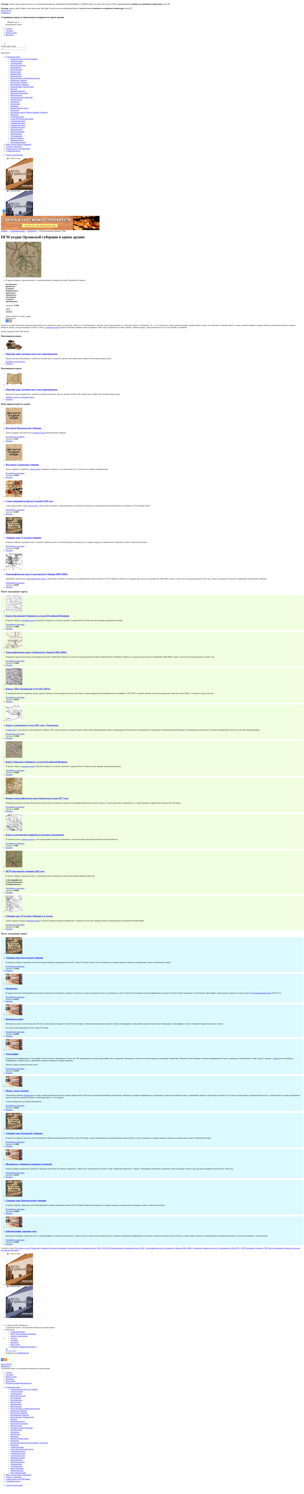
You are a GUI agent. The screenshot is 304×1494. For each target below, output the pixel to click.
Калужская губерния (18, 82)
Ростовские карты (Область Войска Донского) (29, 112)
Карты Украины (17, 138)
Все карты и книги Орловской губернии (31, 1248)
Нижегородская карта (19, 93)
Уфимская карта (17, 140)
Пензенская (15, 104)
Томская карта (16, 134)
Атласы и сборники (14, 147)
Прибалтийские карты (19, 108)
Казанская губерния (18, 80)
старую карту (33, 506)
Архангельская (16, 61)
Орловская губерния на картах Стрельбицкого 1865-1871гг (217, 1248)
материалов (28, 1095)
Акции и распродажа (14, 155)
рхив (276, 1058)
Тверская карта (16, 129)
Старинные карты (13, 57)
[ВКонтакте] (7, 321)
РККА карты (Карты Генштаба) (18, 144)
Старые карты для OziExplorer (18, 149)
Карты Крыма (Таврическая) (22, 87)
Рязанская (14, 115)
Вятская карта (16, 76)
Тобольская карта (17, 132)
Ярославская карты (18, 142)
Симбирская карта (17, 123)
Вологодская (15, 72)
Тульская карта (16, 136)
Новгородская (16, 95)
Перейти (9, 364)
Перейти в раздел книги (15, 362)
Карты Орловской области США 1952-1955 (92, 1248)
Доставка (9, 31)
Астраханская (16, 63)
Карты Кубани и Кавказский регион (25, 78)
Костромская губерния (19, 85)
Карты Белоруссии (18, 65)
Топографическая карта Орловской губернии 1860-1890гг (168, 1248)
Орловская (14, 102)
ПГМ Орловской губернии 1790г (254, 1248)
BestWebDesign (23, 1353)
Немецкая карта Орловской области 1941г (128, 1248)
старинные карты (39, 433)
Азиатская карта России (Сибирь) (24, 59)
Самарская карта (17, 117)
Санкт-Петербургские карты (21, 119)
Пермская (14, 106)
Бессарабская (15, 67)
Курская (13, 89)
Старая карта (11, 730)
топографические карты (36, 579)
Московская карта (17, 91)
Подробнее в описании (15, 437)
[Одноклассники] (10, 321)
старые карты (34, 469)
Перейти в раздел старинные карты (20, 397)
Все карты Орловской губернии (61, 1248)
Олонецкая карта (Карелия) (21, 97)
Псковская (14, 110)
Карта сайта (15, 1345)
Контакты (10, 35)
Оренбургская (16, 100)
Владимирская (16, 70)
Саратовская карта (17, 121)
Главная (9, 28)
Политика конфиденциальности (23, 1347)
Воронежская (15, 74)
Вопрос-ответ (11, 33)
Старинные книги (13, 151)
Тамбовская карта (17, 127)
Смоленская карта (17, 125)
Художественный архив (261, 993)
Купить (9, 312)
